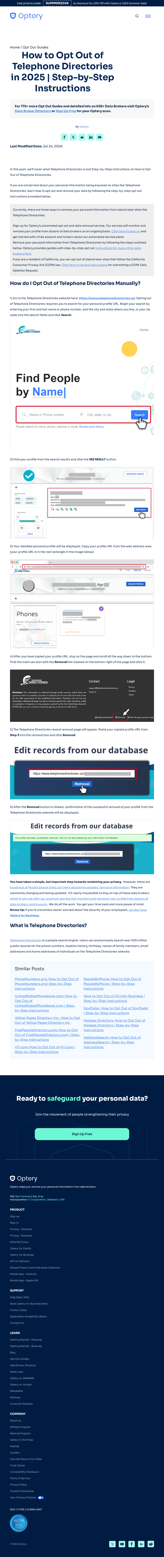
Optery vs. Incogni (21, 1384)
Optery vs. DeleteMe (22, 1378)
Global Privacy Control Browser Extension (35, 1267)
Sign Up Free (66, 111)
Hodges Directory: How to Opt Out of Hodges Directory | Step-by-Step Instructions (114, 1025)
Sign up (14, 1216)
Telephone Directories (26, 940)
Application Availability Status (28, 1316)
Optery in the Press (21, 1439)
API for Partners (19, 1261)
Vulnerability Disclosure (24, 1471)
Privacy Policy (18, 1484)
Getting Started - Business (26, 1346)
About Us (15, 1420)
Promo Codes (18, 1310)
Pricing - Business (21, 1235)
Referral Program (20, 1433)
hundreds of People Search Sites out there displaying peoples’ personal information (69, 887)
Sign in (14, 1222)
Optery (84, 126)
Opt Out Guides (35, 47)
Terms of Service (20, 1478)
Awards (14, 1446)
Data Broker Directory (33, 111)
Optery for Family (20, 1248)
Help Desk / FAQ (19, 1297)
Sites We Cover (19, 1241)
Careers (14, 1452)
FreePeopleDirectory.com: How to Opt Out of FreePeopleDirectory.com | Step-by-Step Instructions (47, 1035)
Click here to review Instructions (84, 265)
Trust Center (17, 1465)
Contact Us (17, 1322)
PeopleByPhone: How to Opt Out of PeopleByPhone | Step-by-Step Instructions (112, 984)
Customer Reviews (21, 1403)
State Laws (16, 1371)
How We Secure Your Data (26, 1458)
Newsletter (16, 1390)
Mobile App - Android (23, 1273)
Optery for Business (22, 1254)
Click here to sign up (125, 231)
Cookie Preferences (22, 1491)
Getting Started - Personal (26, 1339)
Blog (12, 1352)
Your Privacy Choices (23, 1497)
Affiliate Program (20, 1426)
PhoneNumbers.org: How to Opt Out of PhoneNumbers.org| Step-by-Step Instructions (47, 984)
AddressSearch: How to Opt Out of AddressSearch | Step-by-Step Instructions (112, 1042)
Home (15, 47)
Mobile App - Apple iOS (24, 1280)
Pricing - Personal (21, 1229)
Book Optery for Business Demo (29, 1303)
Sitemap (15, 1397)
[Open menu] (148, 16)
